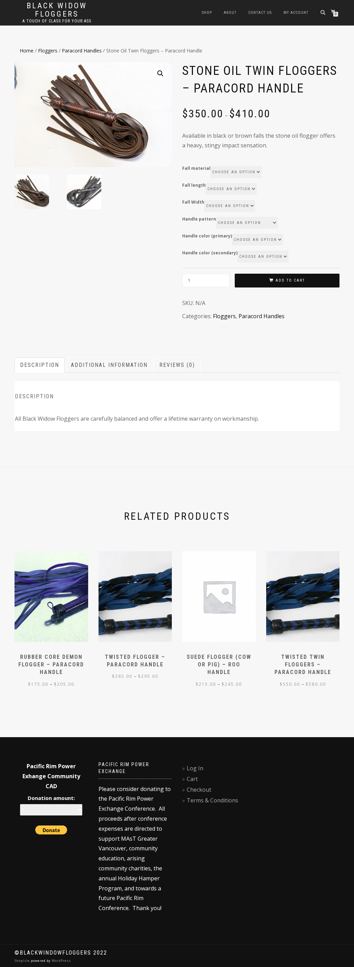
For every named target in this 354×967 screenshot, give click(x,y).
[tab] (40, 365)
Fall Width (193, 202)
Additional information (109, 365)
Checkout (199, 789)
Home (27, 50)
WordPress (61, 960)
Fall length (194, 185)
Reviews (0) (177, 365)
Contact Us (260, 12)
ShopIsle (23, 960)
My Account (295, 12)
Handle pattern (199, 219)
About (230, 12)
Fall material (196, 168)
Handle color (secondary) (209, 253)
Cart (192, 779)
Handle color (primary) (207, 236)
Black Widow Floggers (57, 10)
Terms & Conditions (212, 800)
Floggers (47, 50)
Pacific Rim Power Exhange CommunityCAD (51, 776)
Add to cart (290, 280)
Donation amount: (51, 797)
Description (39, 365)
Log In (195, 768)
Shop (207, 12)
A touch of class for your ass (56, 21)
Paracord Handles (82, 50)
